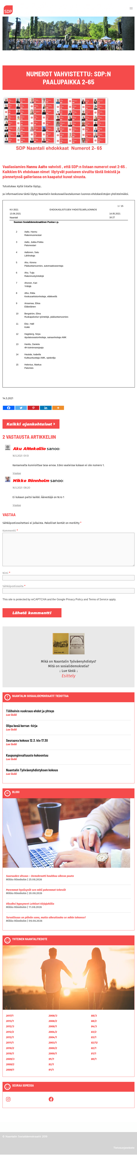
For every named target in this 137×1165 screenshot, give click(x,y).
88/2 (94, 1021)
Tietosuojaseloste (123, 1148)
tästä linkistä (105, 171)
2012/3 (10, 1026)
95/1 (51, 1059)
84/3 (94, 1026)
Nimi (6, 573)
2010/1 (10, 1053)
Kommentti (10, 530)
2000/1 (53, 1053)
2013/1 (10, 1021)
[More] (58, 408)
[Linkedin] (46, 408)
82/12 (94, 1042)
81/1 (93, 1053)
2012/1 (10, 1037)
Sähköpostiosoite (14, 586)
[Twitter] (21, 408)
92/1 (51, 1064)
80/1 (93, 1059)
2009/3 (10, 1059)
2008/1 (53, 1026)
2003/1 (53, 1042)
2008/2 (53, 1021)
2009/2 (10, 1064)
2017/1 (9, 1015)
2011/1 (10, 1042)
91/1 (51, 1069)
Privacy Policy (74, 599)
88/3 (94, 1015)
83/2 (93, 1031)
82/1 (93, 1048)
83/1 (93, 1037)
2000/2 (53, 1048)
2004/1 (53, 1037)
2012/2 (10, 1031)
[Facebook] (9, 408)
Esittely (68, 675)
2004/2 (53, 1031)
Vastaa (17, 473)
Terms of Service (98, 599)
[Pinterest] (33, 408)
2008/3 (53, 1015)
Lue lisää (11, 714)
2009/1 (10, 1069)
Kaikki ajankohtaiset (30, 424)
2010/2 (10, 1048)
